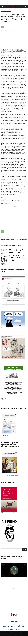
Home (2, 9)
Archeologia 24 (12, 9)
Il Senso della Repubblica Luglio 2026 (13, 408)
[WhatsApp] (2, 27)
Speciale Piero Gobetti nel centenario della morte (10, 475)
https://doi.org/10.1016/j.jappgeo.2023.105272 (11, 200)
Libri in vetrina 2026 (8, 483)
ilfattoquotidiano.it (8, 360)
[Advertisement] (14, 2)
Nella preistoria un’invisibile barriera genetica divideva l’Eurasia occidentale (16, 251)
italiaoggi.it (7, 327)
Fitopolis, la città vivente (21, 239)
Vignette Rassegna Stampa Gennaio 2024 (7, 240)
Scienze (6, 9)
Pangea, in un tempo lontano (6, 578)
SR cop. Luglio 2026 (5, 435)
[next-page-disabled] (4, 264)
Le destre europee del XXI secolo (11, 512)
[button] (2, 6)
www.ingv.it (4, 199)
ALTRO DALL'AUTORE (16, 245)
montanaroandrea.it (19, 629)
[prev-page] (2, 264)
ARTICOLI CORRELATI (6, 245)
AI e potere (7, 543)
